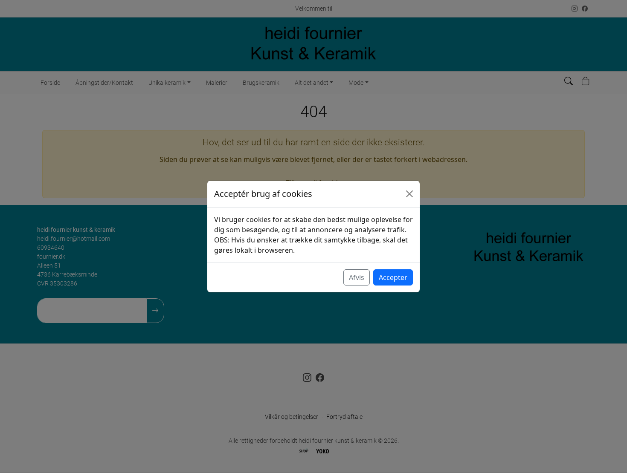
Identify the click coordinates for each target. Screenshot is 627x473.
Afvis (356, 277)
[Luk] (409, 194)
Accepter (393, 277)
